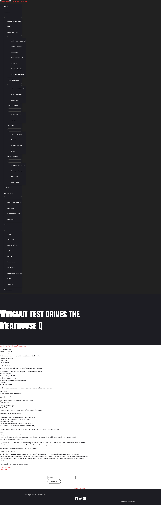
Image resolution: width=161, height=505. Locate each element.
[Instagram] (84, 499)
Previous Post (5, 468)
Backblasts (4, 346)
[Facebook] (76, 499)
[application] (11, 12)
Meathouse (22, 346)
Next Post (4, 470)
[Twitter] (80, 499)
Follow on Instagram (80, 488)
